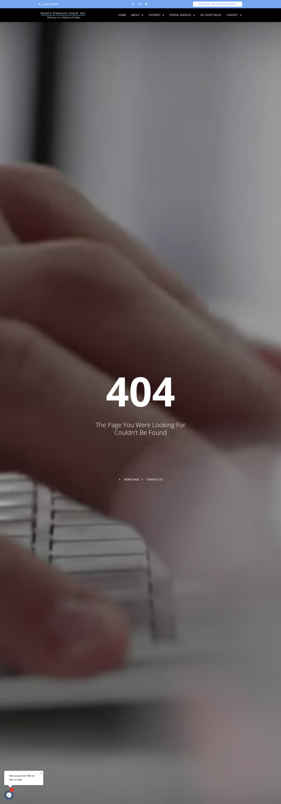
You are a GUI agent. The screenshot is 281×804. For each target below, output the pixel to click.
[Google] (146, 4)
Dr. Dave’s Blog (210, 15)
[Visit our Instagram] (139, 4)
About (135, 15)
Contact (232, 15)
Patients (154, 15)
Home (122, 15)
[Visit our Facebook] (133, 4)
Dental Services (180, 15)
